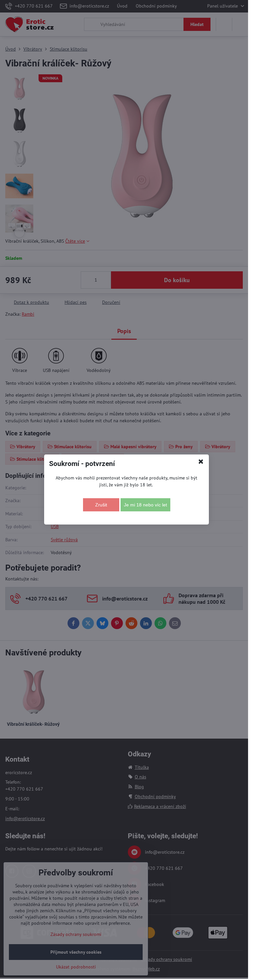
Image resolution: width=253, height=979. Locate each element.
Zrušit (101, 504)
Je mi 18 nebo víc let (145, 504)
